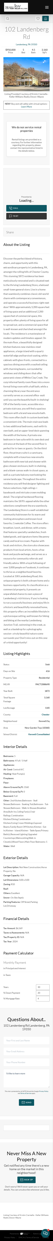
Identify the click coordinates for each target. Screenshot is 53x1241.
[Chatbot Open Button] (45, 1233)
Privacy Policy (43, 1091)
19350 (34, 44)
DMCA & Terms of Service (29, 1238)
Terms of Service (26, 1093)
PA (29, 44)
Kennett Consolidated (39, 734)
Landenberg (21, 44)
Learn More (26, 106)
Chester (46, 714)
